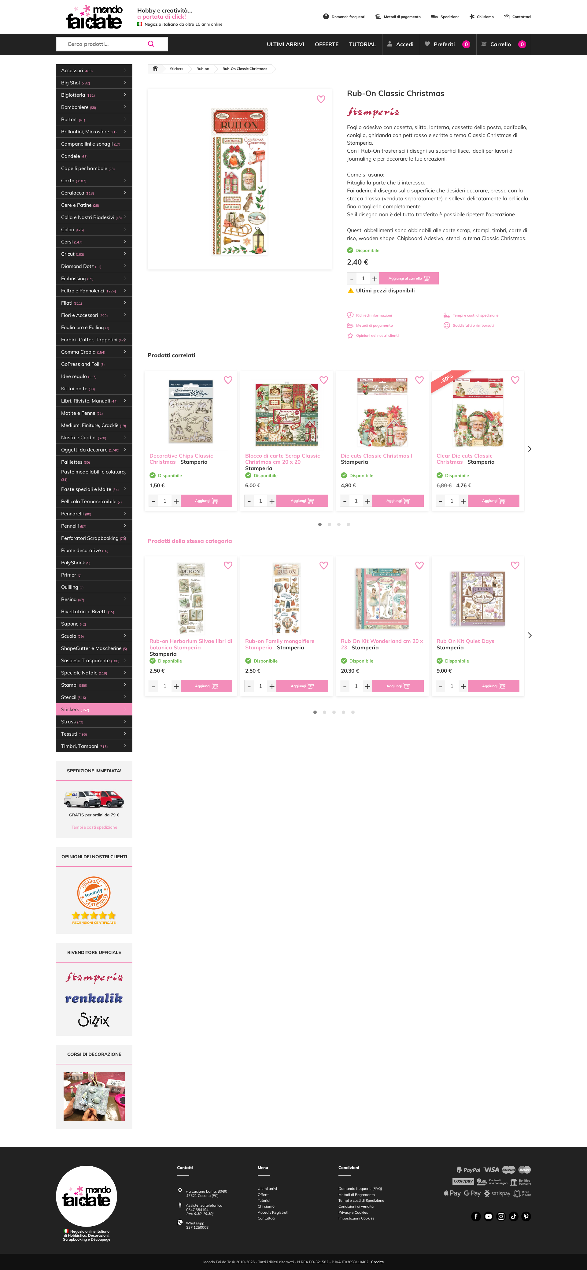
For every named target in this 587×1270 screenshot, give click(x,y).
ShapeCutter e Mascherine (94, 648)
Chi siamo (485, 16)
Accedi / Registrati (273, 1212)
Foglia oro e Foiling (85, 327)
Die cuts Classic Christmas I (376, 455)
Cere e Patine (80, 205)
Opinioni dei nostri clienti (377, 335)
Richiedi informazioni (374, 315)
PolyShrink (75, 562)
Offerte (264, 1194)
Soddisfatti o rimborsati (473, 325)
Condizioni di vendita (356, 1206)
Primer (71, 575)
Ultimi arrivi (267, 1188)
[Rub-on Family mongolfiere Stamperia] (286, 598)
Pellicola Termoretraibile (91, 501)
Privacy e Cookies (353, 1212)
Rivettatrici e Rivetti (87, 611)
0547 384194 (197, 1209)
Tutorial (264, 1200)
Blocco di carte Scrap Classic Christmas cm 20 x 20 (282, 458)
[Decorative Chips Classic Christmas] (191, 413)
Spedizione (450, 16)
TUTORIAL (362, 44)
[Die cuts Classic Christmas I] (382, 413)
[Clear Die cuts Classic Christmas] (478, 413)
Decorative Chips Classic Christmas (181, 458)
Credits (377, 1262)
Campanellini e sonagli (90, 144)
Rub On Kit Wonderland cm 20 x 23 (382, 644)
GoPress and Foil (83, 364)
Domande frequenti (348, 16)
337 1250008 (197, 1227)
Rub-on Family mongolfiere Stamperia (280, 644)
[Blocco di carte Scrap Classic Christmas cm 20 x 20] (286, 413)
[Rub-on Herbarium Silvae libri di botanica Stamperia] (191, 598)
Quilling (72, 587)
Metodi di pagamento (402, 16)
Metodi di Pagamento (356, 1194)
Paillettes (75, 462)
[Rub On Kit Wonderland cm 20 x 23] (382, 598)
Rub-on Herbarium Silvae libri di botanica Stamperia (191, 644)
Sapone (73, 624)
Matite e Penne (82, 413)
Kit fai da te (78, 388)
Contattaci (521, 16)
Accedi (405, 44)
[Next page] (529, 448)
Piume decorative (84, 550)
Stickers (176, 68)
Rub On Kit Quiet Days (465, 641)
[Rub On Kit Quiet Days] (478, 598)
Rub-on (203, 68)
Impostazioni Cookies (356, 1218)
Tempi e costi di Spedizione (361, 1200)
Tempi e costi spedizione (94, 827)
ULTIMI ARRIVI (285, 44)
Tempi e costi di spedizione (476, 315)
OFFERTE (326, 44)
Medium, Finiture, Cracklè (93, 425)
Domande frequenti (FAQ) (360, 1188)
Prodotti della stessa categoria (190, 540)
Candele (74, 156)
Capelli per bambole (88, 168)
